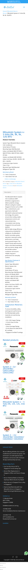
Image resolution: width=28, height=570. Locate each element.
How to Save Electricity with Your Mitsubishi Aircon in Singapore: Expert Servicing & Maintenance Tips (14, 489)
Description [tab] (7, 192)
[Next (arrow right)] (2, 565)
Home (4, 11)
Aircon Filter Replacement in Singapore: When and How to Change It (14, 473)
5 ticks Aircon (12, 183)
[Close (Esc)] (5, 563)
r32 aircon (10, 185)
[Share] (3, 563)
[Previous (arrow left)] (0, 565)
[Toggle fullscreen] (2, 563)
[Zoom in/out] (0, 563)
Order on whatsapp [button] (10, 179)
